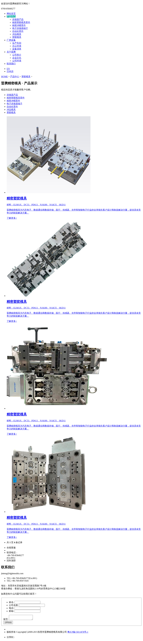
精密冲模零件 (19, 25)
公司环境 (16, 60)
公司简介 (16, 55)
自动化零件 (17, 31)
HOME (4, 76)
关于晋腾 (11, 52)
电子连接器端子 (20, 28)
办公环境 (16, 46)
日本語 (10, 71)
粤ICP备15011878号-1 (77, 632)
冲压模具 (16, 34)
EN (8, 68)
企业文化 (16, 58)
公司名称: (13, 605)
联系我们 (11, 63)
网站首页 (11, 13)
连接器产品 (17, 19)
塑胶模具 (16, 37)
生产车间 (16, 43)
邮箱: (11, 611)
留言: (5, 619)
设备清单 (16, 49)
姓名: (11, 602)
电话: (11, 608)
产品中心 (11, 16)
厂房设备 (11, 40)
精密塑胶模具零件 (21, 22)
